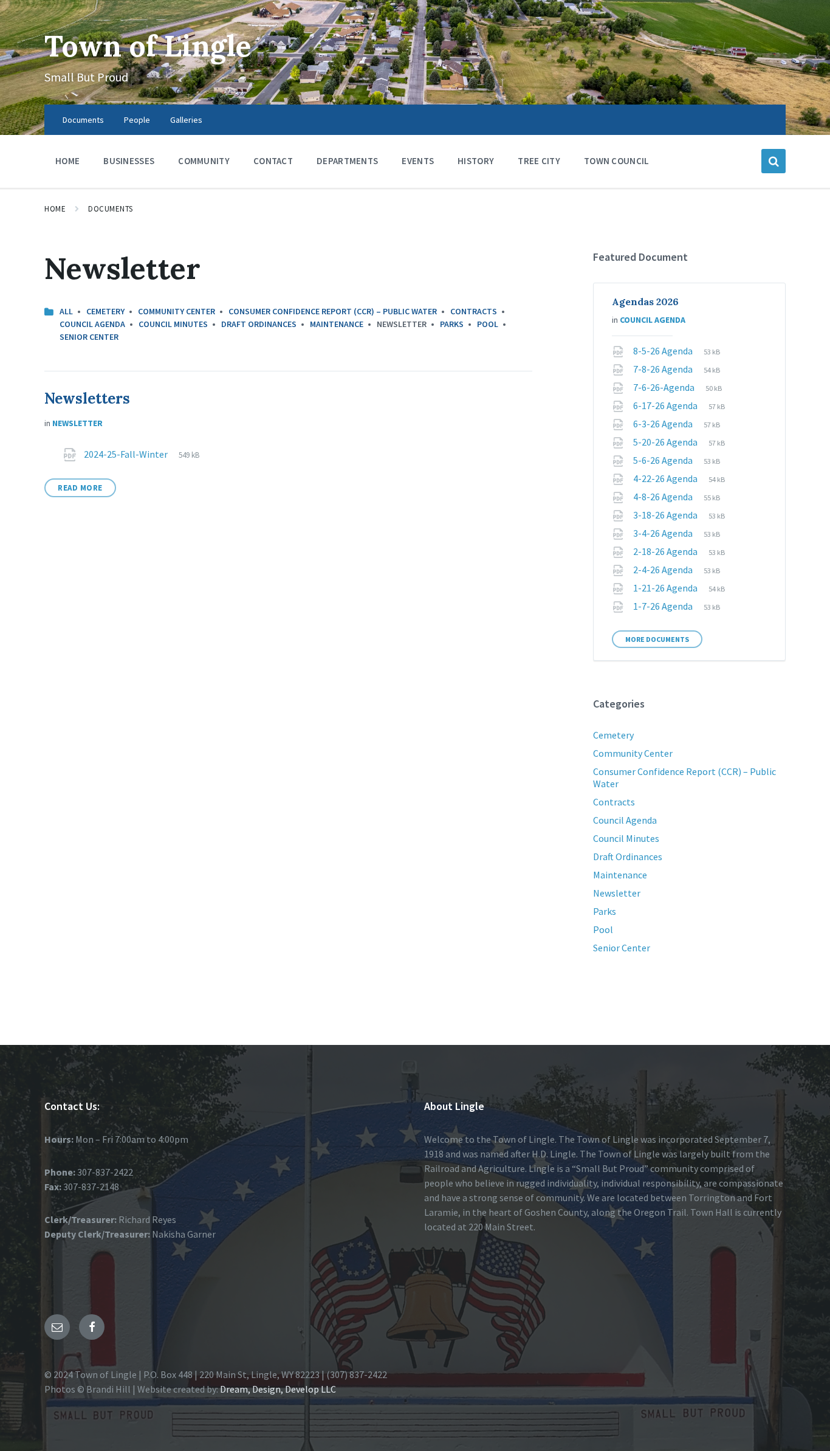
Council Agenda (92, 324)
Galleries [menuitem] (186, 119)
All (66, 311)
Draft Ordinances (259, 324)
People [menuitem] (137, 119)
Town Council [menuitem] (617, 161)
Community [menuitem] (204, 161)
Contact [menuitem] (273, 161)
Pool (487, 324)
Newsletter (77, 423)
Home (55, 209)
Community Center (176, 311)
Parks (452, 324)
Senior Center (89, 336)
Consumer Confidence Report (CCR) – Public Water (332, 311)
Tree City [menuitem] (539, 161)
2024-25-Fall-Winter (127, 454)
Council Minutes (173, 324)
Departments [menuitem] (347, 161)
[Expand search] (773, 161)
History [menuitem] (476, 161)
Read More (80, 488)
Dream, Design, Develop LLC (277, 1389)
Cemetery (105, 311)
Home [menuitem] (67, 161)
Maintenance (336, 324)
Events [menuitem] (418, 161)
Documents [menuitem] (83, 119)
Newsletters (87, 398)
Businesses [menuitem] (128, 161)
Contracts (473, 311)
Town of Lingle (148, 45)
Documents (110, 209)
